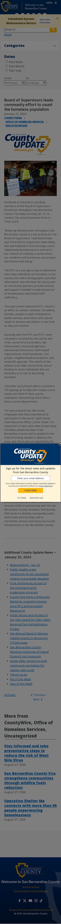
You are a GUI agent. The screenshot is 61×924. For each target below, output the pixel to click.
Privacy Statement (46, 486)
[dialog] (30, 473)
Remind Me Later (36, 498)
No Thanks (22, 498)
